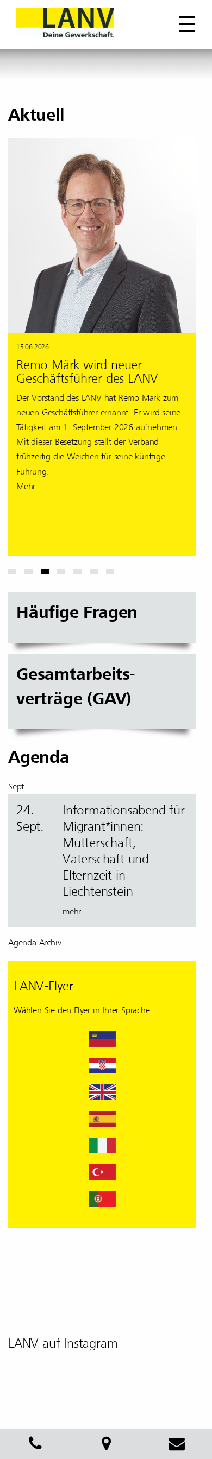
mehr (72, 911)
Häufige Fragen (77, 612)
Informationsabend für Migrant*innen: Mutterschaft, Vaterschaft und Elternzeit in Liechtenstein (124, 851)
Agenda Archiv (34, 942)
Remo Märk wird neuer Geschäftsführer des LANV (87, 372)
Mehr (25, 486)
